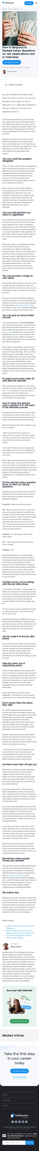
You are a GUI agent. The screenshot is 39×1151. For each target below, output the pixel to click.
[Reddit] (26, 1122)
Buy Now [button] (29, 3)
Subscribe (29, 1143)
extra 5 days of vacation (17, 875)
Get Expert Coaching (11, 62)
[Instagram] (23, 1122)
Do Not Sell (32, 1127)
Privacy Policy (18, 1127)
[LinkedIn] (19, 1122)
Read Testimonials (19, 1077)
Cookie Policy (25, 1127)
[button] (19, 1095)
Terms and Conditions (8, 1127)
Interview (15, 9)
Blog (9, 9)
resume (8, 332)
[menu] (36, 3)
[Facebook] (13, 1122)
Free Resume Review (19, 1071)
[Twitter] (16, 1122)
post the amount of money (25, 305)
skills (8, 391)
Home (4, 9)
